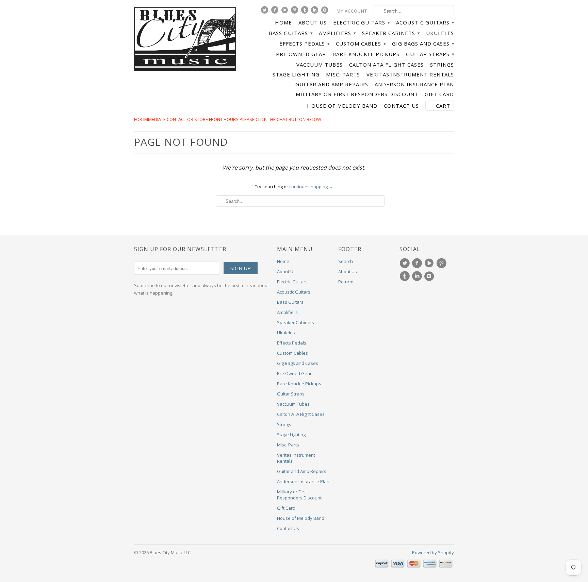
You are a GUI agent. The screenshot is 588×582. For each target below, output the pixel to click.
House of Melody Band (342, 106)
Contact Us (401, 106)
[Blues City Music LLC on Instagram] (325, 11)
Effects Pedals (304, 43)
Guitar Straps (430, 54)
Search (345, 261)
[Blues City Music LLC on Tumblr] (305, 11)
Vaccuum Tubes (319, 64)
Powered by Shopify (433, 552)
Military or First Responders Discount (357, 94)
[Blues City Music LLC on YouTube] (285, 11)
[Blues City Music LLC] (185, 39)
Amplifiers (337, 33)
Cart (443, 105)
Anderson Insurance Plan (414, 84)
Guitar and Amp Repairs (331, 84)
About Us (312, 22)
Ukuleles (440, 33)
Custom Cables (361, 43)
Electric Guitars (361, 22)
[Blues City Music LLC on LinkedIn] (315, 11)
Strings (442, 64)
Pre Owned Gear (301, 54)
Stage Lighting (296, 74)
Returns (346, 282)
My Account (352, 11)
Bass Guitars (290, 33)
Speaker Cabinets (391, 33)
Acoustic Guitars (425, 22)
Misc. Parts (343, 74)
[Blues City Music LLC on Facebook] (275, 11)
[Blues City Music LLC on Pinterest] (295, 11)
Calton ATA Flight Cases (386, 64)
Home (283, 22)
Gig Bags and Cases (423, 43)
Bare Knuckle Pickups (365, 54)
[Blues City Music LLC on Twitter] (265, 11)
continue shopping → (311, 186)
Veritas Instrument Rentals (410, 74)
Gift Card (439, 94)
